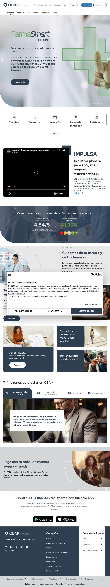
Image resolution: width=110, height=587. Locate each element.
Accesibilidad (80, 584)
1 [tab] (93, 103)
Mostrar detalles (91, 304)
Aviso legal (53, 579)
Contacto (57, 5)
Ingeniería (46, 12)
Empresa (20, 12)
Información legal (46, 584)
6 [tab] (102, 103)
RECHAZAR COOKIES (23, 311)
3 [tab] (97, 103)
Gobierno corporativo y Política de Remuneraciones (26, 579)
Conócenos (38, 5)
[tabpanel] (55, 61)
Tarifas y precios (31, 584)
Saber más (79, 193)
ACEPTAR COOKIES (86, 311)
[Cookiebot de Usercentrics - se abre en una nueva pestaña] (92, 274)
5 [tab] (100, 103)
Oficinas (48, 5)
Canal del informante (64, 584)
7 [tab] (104, 103)
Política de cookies (86, 579)
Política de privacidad (68, 579)
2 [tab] (95, 103)
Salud (55, 12)
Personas (10, 12)
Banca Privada (33, 12)
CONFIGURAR (53, 311)
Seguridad (99, 579)
